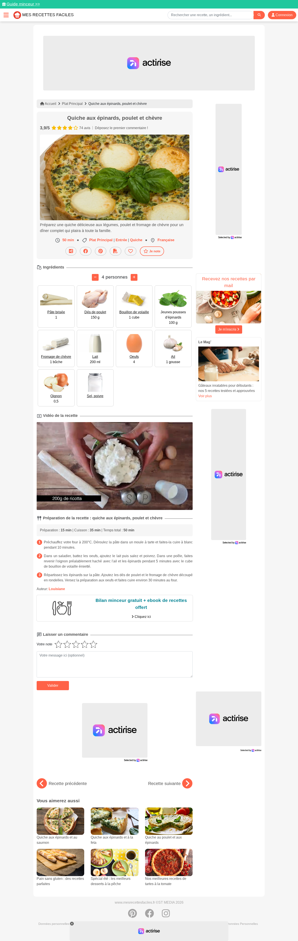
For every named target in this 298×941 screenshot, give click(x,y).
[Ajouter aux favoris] (130, 251)
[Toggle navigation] (6, 15)
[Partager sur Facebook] (85, 251)
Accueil (50, 104)
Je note (154, 251)
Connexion (284, 15)
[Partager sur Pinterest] (100, 251)
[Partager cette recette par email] (70, 251)
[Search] (259, 14)
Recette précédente (68, 783)
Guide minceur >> (23, 4)
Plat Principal (72, 104)
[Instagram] (166, 915)
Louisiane (57, 589)
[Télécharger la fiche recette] (115, 251)
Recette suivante (164, 783)
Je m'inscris (227, 329)
